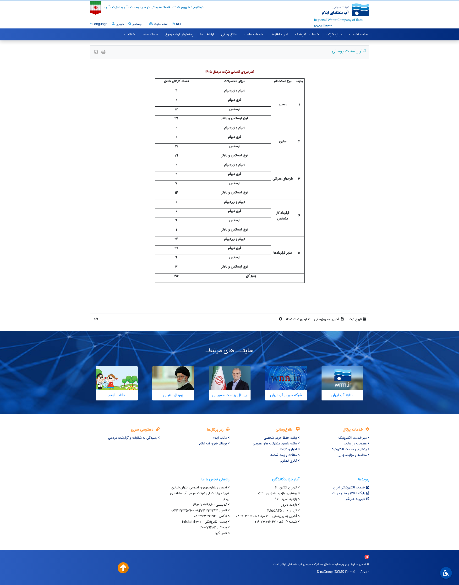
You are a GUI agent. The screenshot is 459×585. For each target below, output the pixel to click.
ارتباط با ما (207, 35)
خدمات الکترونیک (307, 35)
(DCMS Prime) (344, 571)
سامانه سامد (150, 35)
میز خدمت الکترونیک (353, 438)
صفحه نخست (358, 35)
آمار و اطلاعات (279, 35)
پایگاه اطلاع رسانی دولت (348, 493)
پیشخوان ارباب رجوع (179, 35)
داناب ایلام (220, 438)
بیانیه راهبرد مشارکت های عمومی (275, 444)
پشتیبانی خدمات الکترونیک (349, 449)
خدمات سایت (253, 35)
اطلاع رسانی (229, 35)
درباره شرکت (334, 35)
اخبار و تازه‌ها (288, 449)
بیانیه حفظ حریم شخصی (280, 438)
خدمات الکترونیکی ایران (349, 488)
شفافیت (129, 35)
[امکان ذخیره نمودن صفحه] (96, 52)
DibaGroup (325, 571)
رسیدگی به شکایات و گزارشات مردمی (132, 438)
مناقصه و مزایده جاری (352, 455)
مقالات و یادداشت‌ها (283, 455)
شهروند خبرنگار (355, 499)
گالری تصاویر (288, 461)
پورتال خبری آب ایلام (213, 444)
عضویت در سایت (355, 444)
